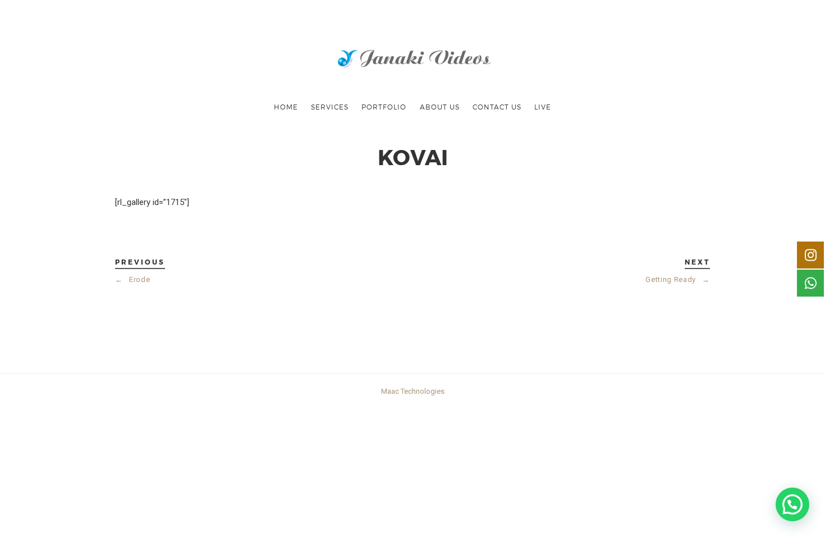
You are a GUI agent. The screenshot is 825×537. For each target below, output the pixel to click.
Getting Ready (677, 279)
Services (330, 107)
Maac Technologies (412, 391)
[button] (792, 504)
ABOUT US (440, 107)
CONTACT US (497, 107)
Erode (132, 279)
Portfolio (383, 107)
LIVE (542, 107)
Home (286, 107)
